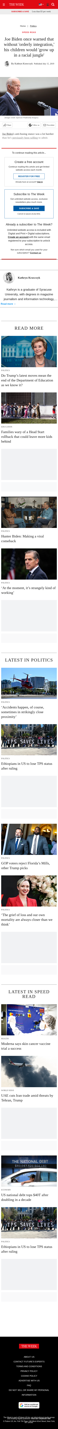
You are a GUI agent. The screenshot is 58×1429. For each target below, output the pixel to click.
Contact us (35, 253)
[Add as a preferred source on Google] (29, 1405)
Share (9, 125)
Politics (33, 26)
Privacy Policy (29, 1371)
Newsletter (50, 125)
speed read (29, 32)
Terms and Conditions (29, 1366)
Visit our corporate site (40, 1419)
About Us (29, 1357)
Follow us (35, 125)
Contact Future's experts (29, 1361)
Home (23, 26)
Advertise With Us (29, 1380)
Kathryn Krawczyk (24, 63)
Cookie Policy (29, 1376)
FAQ (29, 1385)
